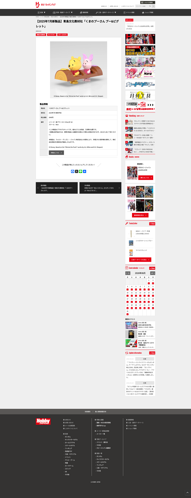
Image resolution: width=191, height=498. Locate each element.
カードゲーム (69, 466)
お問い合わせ (114, 6)
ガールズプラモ (70, 443)
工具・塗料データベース (135, 423)
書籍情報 (131, 420)
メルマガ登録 (148, 2)
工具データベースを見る (139, 260)
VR (66, 472)
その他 (67, 474)
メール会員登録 (70, 426)
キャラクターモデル (71, 440)
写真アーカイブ (101, 439)
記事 (144, 359)
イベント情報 (132, 426)
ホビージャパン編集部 (104, 448)
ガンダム (68, 437)
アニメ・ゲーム (70, 460)
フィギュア (68, 448)
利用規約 (87, 411)
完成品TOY (68, 451)
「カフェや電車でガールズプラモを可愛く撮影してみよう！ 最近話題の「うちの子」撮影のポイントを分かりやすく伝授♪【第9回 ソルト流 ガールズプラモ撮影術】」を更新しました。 (140, 391)
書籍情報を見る (139, 215)
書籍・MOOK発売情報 (104, 423)
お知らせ (104, 6)
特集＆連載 (100, 420)
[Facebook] (73, 171)
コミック (68, 469)
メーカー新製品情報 (103, 431)
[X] (77, 171)
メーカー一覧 (101, 434)
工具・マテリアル (70, 454)
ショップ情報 (132, 428)
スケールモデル (62, 34)
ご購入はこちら (144, 178)
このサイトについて (127, 6)
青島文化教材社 (41, 34)
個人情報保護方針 (100, 411)
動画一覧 (99, 453)
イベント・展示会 (102, 442)
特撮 (66, 463)
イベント (68, 457)
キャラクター (51, 34)
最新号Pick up (101, 426)
